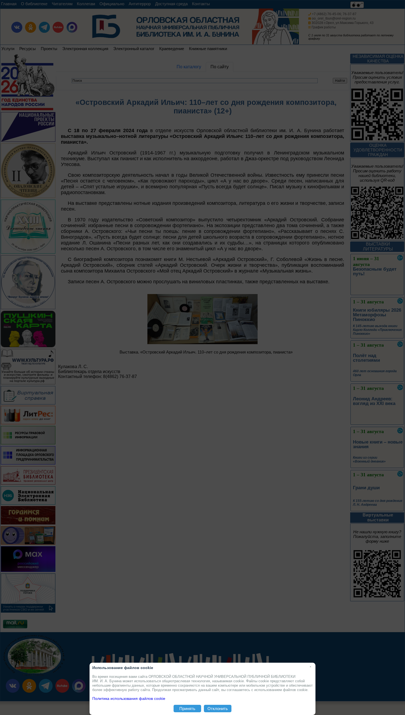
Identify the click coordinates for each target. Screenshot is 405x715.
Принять (187, 708)
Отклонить (217, 708)
